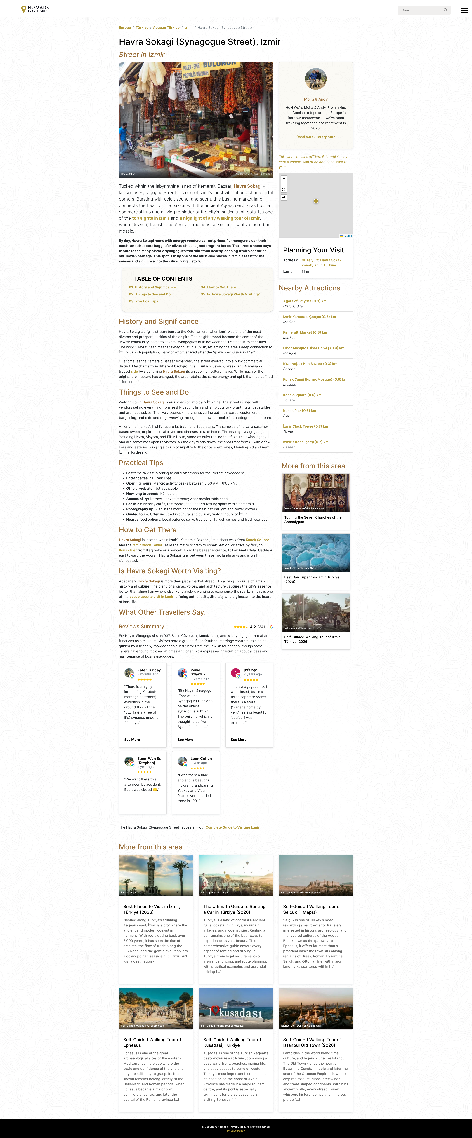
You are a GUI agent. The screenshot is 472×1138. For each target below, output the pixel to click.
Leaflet (347, 236)
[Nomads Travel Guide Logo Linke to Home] (35, 9)
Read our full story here (315, 137)
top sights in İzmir (150, 218)
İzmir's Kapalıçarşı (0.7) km (306, 442)
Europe (125, 27)
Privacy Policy (236, 1130)
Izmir (188, 27)
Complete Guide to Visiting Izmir (232, 827)
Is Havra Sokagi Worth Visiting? (233, 294)
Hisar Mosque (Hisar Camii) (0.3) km (313, 348)
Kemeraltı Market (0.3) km (305, 332)
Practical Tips (146, 301)
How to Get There (221, 287)
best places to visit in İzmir (151, 597)
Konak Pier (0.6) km (299, 411)
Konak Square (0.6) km (302, 395)
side (134, 371)
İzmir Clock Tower (147, 545)
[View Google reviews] (271, 627)
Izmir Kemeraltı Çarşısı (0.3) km (309, 317)
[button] (132, 738)
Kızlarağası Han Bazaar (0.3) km (310, 364)
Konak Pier (128, 550)
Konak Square (257, 540)
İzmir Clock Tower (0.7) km (305, 426)
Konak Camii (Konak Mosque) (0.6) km (315, 379)
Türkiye (142, 27)
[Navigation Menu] (464, 11)
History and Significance (155, 287)
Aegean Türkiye (166, 27)
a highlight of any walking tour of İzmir (220, 218)
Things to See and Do (153, 294)
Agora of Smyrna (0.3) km (305, 301)
